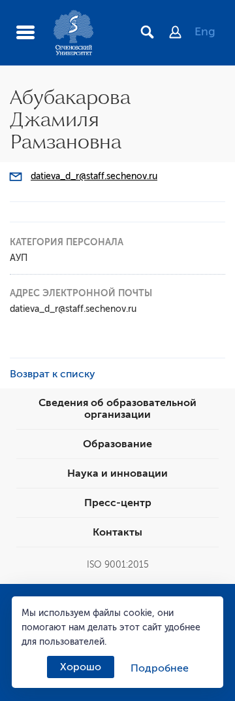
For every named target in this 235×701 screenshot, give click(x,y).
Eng (205, 31)
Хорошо (80, 667)
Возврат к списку (52, 374)
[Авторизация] (182, 33)
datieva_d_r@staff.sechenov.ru (94, 176)
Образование (117, 444)
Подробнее (160, 668)
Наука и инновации (117, 473)
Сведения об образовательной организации (117, 408)
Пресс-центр (117, 503)
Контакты (117, 532)
